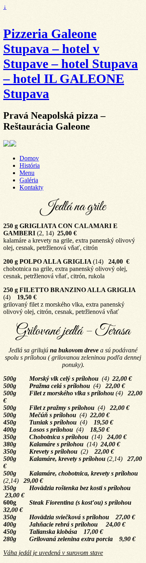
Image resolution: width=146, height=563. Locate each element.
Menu (26, 172)
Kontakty (31, 187)
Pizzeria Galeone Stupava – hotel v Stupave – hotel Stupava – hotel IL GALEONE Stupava (70, 63)
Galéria (28, 180)
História (29, 165)
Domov (29, 158)
